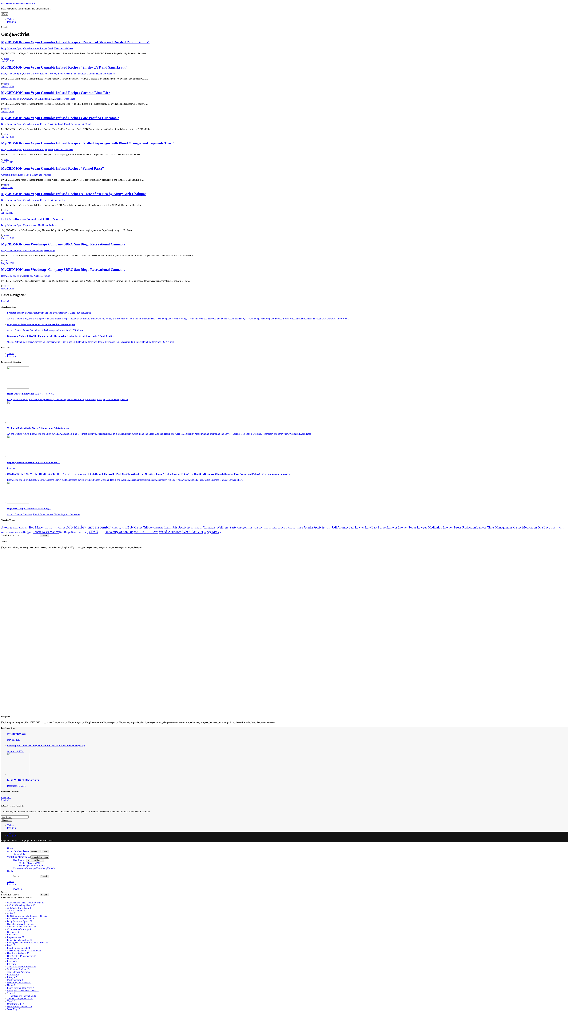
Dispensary (291, 528)
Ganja (300, 527)
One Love (544, 527)
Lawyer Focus (407, 527)
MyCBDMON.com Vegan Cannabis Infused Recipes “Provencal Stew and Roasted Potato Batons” (75, 42)
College (241, 527)
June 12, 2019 (7, 111)
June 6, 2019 (7, 162)
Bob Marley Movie (119, 528)
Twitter (10, 19)
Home (10, 848)
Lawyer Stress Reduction (459, 527)
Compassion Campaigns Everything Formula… (35, 868)
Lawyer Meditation (429, 527)
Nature (47, 276)
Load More (6, 301)
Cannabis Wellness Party (220, 527)
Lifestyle (58, 99)
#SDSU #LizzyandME (29, 863)
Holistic (328, 528)
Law (368, 527)
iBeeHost (17, 889)
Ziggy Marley (212, 532)
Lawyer (392, 527)
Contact (10, 871)
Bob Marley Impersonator (88, 527)
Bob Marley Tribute (139, 527)
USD (140, 532)
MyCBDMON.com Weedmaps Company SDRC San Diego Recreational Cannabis (63, 244)
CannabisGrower (196, 528)
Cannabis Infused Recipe (35, 48)
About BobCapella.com (18, 851)
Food (50, 48)
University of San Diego (121, 532)
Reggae (27, 532)
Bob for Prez (23, 528)
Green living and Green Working (79, 73)
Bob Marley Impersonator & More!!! (18, 3)
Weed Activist (192, 532)
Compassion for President (271, 528)
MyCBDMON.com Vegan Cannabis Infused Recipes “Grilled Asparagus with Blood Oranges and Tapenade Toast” (87, 143)
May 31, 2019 (7, 238)
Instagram (11, 22)
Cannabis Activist (177, 527)
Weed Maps (69, 99)
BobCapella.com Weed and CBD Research (33, 219)
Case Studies (19, 860)
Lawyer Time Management (494, 527)
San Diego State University (74, 532)
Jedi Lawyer (357, 527)
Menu (4, 14)
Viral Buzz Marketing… (18, 857)
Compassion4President (253, 528)
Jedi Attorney (340, 527)
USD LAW (151, 532)
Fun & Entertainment (43, 99)
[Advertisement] (23, 634)
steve (6, 58)
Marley (517, 527)
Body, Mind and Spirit (11, 48)
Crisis (284, 528)
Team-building (20, 854)
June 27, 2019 (7, 61)
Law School (379, 527)
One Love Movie (557, 528)
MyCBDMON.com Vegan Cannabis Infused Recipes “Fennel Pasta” (52, 168)
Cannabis (158, 527)
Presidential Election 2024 (12, 532)
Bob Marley (36, 527)
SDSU (93, 532)
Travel (88, 124)
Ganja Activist (314, 527)
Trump (101, 532)
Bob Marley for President (55, 528)
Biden (15, 528)
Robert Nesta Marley (46, 532)
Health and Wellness (63, 48)
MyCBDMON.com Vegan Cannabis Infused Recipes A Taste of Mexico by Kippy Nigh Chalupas (73, 194)
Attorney (6, 527)
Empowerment (30, 225)
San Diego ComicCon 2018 (32, 865)
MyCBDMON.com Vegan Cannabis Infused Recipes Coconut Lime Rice (55, 93)
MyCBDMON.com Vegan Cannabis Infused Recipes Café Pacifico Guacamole (60, 118)
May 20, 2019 (7, 263)
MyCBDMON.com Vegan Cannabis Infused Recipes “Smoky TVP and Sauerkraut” (64, 67)
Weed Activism (170, 532)
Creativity (52, 73)
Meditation (529, 527)
